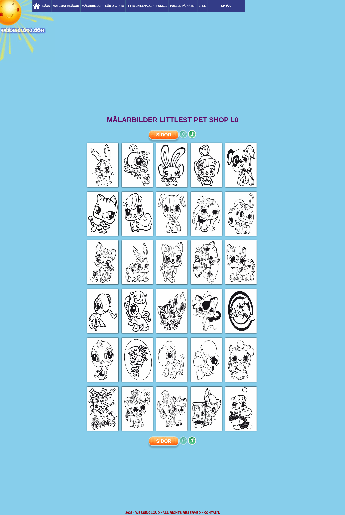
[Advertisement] (172, 84)
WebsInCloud (147, 512)
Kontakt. (212, 512)
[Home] (36, 5)
